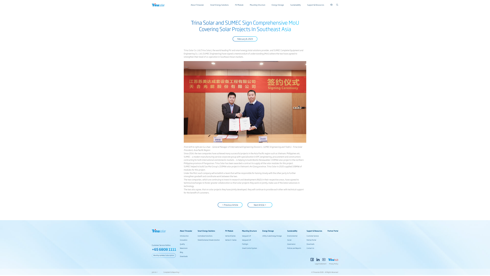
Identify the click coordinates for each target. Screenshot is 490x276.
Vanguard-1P (246, 236)
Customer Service (313, 236)
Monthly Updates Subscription (163, 255)
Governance (291, 244)
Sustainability (295, 4)
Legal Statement (320, 264)
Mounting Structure (257, 4)
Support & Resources (315, 4)
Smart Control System (249, 248)
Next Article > (260, 204)
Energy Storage (278, 4)
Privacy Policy (333, 264)
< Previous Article (230, 204)
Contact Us (310, 248)
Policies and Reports (294, 248)
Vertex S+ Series (231, 240)
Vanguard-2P (246, 240)
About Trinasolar (197, 4)
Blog (181, 252)
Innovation (183, 240)
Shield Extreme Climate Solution (209, 240)
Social (289, 240)
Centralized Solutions (205, 236)
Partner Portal (311, 240)
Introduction (184, 236)
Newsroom (183, 248)
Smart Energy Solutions (219, 4)
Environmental (292, 236)
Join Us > (155, 272)
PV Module (239, 4)
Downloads (184, 256)
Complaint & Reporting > (171, 272)
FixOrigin (245, 244)
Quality (182, 244)
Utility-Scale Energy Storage (272, 236)
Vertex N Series (230, 236)
